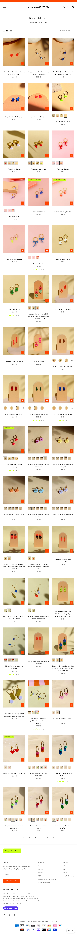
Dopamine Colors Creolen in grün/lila (63, 827)
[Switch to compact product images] (11, 30)
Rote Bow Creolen (63, 169)
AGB (39, 876)
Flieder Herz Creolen (14, 169)
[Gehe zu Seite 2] (54, 838)
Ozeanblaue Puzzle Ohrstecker (14, 117)
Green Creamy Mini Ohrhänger (38, 414)
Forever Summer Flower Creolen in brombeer (38, 466)
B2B (64, 866)
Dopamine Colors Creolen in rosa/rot (38, 827)
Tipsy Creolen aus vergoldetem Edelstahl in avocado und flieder (14, 715)
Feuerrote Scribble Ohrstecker (14, 361)
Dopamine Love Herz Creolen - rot (14, 773)
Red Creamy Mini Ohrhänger (14, 414)
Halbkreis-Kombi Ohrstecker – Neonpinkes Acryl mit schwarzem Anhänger (38, 566)
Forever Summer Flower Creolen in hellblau (38, 516)
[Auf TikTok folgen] (20, 915)
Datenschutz (42, 866)
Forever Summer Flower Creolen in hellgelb (63, 466)
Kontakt (65, 872)
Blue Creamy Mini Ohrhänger (63, 414)
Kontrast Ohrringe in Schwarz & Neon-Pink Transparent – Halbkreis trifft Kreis (14, 566)
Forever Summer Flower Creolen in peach (14, 516)
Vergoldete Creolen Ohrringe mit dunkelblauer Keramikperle (63, 73)
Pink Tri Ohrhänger (38, 361)
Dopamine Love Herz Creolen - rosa (62, 720)
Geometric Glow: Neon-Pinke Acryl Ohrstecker (38, 662)
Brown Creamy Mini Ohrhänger (63, 367)
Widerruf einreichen (12, 851)
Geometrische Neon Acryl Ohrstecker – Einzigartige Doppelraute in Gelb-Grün (63, 614)
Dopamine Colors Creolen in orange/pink (38, 774)
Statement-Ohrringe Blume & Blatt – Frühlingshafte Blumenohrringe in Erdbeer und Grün (38, 316)
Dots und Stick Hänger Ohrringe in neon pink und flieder (38, 617)
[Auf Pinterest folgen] (15, 915)
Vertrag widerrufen (44, 883)
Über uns (65, 862)
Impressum (41, 862)
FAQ (64, 869)
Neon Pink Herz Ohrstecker (38, 117)
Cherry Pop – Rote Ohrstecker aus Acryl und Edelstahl (14, 73)
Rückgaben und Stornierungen (47, 879)
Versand (40, 872)
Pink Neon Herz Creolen (14, 464)
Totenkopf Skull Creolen (62, 259)
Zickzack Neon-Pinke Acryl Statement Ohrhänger (63, 561)
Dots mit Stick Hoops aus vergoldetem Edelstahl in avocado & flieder (38, 721)
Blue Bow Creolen (38, 264)
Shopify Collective (68, 876)
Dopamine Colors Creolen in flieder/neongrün (14, 827)
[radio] (54, 116)
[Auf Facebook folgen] (4, 915)
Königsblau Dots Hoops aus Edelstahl (14, 667)
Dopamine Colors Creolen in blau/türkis (63, 774)
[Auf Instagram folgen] (9, 915)
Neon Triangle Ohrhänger (63, 309)
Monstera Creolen (14, 309)
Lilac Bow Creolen (14, 216)
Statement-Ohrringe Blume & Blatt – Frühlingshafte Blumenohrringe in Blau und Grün (63, 668)
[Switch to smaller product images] (7, 30)
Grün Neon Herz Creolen (62, 122)
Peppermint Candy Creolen (62, 212)
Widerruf (41, 869)
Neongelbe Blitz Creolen (14, 259)
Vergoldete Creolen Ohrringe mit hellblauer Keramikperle (38, 73)
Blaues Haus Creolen (38, 212)
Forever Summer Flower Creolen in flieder (63, 516)
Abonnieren (11, 881)
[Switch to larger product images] (4, 30)
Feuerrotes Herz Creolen (38, 169)
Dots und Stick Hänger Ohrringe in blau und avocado (14, 617)
